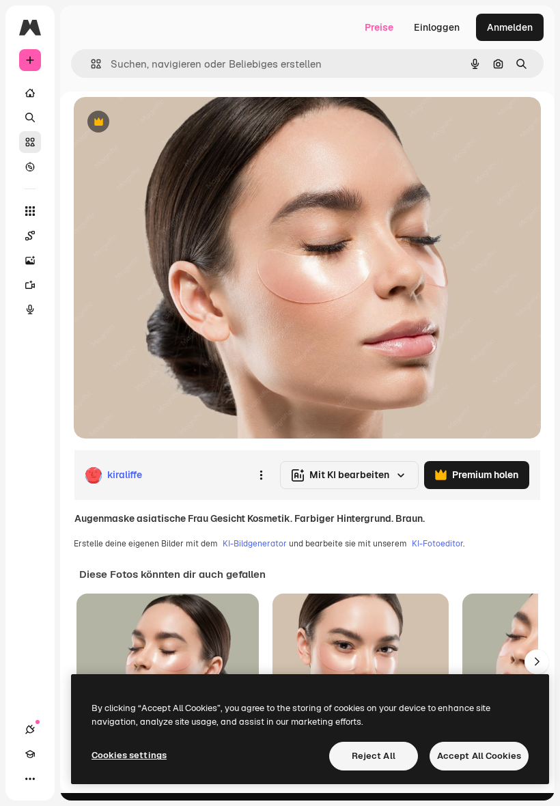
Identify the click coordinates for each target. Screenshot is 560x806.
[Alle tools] (30, 211)
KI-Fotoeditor (437, 543)
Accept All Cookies (479, 756)
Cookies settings (129, 755)
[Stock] (30, 142)
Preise (379, 27)
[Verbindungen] (30, 729)
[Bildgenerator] (30, 260)
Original (161, 122)
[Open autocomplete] (90, 64)
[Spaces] (30, 236)
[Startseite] (30, 93)
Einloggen (437, 27)
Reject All (373, 756)
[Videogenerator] (30, 285)
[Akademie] (30, 754)
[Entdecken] (30, 167)
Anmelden (510, 27)
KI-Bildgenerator (255, 543)
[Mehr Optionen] (261, 475)
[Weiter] (536, 662)
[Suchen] (30, 117)
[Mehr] (30, 779)
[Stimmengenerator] (30, 309)
